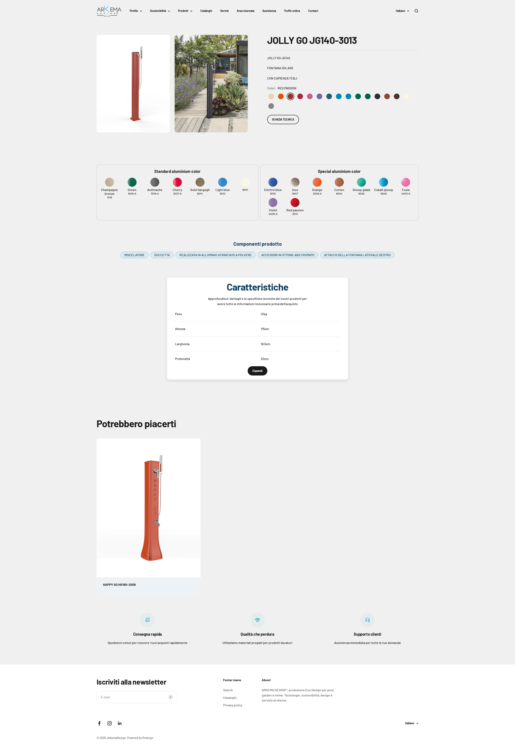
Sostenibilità (158, 10)
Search (228, 690)
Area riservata (245, 10)
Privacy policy (232, 705)
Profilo (134, 10)
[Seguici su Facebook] (99, 723)
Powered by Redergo (140, 738)
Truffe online (292, 10)
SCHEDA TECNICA (283, 119)
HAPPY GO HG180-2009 (119, 584)
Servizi (224, 10)
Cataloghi (206, 10)
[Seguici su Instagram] (109, 723)
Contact (313, 10)
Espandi (257, 370)
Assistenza (269, 10)
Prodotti (183, 10)
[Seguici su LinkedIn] (120, 723)
